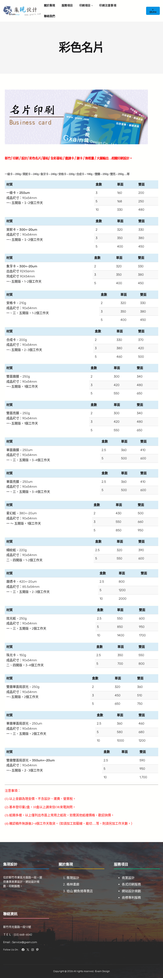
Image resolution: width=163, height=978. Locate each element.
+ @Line (152, 10)
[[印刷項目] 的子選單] (92, 5)
